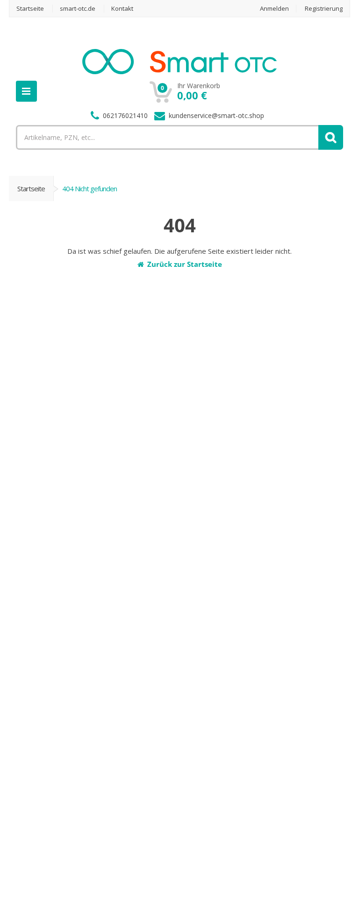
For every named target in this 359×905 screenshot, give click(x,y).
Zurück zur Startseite (184, 264)
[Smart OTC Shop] (179, 70)
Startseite (31, 188)
